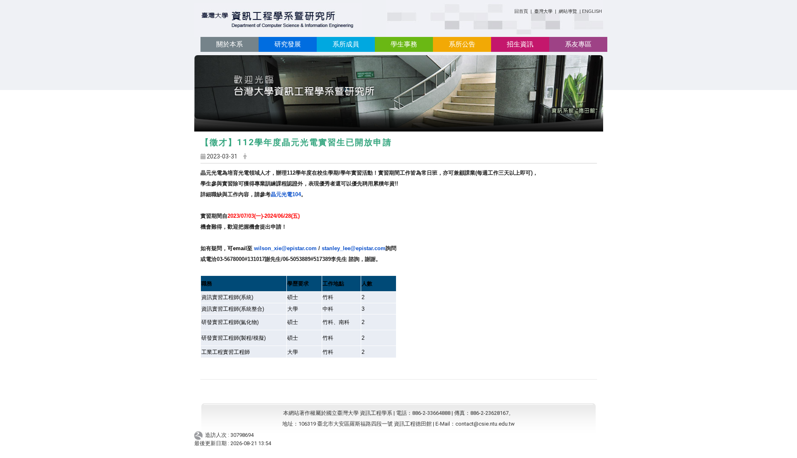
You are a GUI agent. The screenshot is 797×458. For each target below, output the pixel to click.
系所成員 (345, 44)
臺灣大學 (544, 11)
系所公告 (462, 44)
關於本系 (229, 44)
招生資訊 (520, 44)
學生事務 (404, 44)
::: (511, 10)
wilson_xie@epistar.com (272, 248)
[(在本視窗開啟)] (278, 20)
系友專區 (578, 44)
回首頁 (521, 11)
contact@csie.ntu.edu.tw (485, 424)
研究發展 (287, 44)
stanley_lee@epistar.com (354, 248)
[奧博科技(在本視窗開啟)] (199, 435)
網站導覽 (568, 11)
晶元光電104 (286, 194)
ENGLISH (592, 11)
